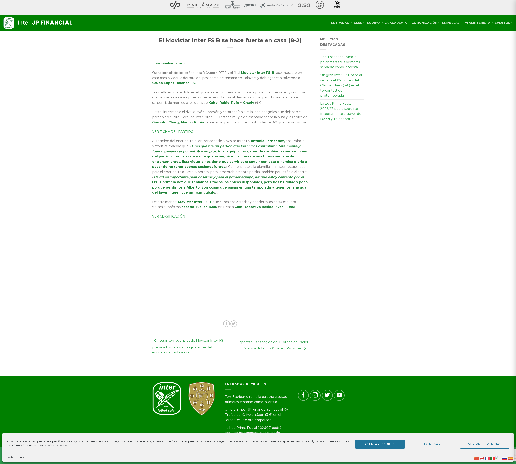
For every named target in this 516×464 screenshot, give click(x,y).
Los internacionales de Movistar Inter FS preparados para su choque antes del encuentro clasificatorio (187, 346)
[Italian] (492, 458)
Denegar (432, 444)
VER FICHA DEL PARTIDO (173, 132)
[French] (487, 458)
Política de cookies (57, 444)
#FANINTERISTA (477, 23)
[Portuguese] (498, 458)
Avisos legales (16, 457)
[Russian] (505, 458)
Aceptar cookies (379, 444)
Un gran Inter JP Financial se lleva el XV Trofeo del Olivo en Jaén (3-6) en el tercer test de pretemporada (341, 85)
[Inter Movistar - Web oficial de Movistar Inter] (38, 23)
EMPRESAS (451, 23)
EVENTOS (502, 23)
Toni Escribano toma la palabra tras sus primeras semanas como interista (340, 62)
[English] (482, 458)
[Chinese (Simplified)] (477, 458)
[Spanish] (510, 458)
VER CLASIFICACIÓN (168, 216)
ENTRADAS (340, 23)
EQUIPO (373, 23)
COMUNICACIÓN (424, 23)
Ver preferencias (484, 444)
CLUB (358, 23)
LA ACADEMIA (396, 23)
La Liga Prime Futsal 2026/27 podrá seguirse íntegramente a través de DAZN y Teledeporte (340, 111)
